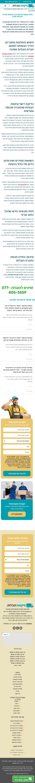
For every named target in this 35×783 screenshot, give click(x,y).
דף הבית (33, 9)
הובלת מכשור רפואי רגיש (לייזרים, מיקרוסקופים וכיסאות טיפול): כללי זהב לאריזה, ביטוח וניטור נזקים (18, 308)
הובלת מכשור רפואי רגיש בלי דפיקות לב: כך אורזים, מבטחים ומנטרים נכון (17, 339)
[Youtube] (14, 628)
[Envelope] (20, 628)
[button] (5, 5)
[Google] (17, 628)
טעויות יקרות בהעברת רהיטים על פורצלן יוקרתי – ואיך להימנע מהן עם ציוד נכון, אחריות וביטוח (17, 369)
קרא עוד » (30, 324)
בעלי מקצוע (27, 9)
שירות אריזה (22, 185)
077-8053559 (16, 514)
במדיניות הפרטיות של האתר (18, 463)
